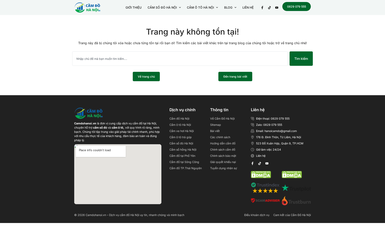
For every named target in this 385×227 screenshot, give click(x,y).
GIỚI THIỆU (134, 7)
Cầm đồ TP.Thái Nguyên (185, 168)
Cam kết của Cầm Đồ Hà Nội (292, 215)
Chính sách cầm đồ (222, 149)
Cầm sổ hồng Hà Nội (182, 149)
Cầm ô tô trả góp (180, 137)
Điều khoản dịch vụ (256, 215)
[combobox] (180, 58)
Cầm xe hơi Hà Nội (181, 131)
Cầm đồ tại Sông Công (184, 162)
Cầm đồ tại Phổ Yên (182, 155)
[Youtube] (266, 163)
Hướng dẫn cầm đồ (222, 143)
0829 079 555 (296, 6)
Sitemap (215, 124)
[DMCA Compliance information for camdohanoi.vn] (261, 177)
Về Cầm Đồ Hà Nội (222, 118)
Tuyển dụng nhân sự (223, 168)
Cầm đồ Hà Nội (179, 118)
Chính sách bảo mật (223, 155)
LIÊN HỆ (248, 7)
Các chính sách (220, 137)
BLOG (228, 7)
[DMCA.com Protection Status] (292, 177)
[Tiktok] (259, 163)
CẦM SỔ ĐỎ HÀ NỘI (162, 7)
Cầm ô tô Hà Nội (180, 124)
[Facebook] (252, 163)
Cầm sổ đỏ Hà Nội (181, 143)
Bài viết (215, 131)
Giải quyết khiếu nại (223, 162)
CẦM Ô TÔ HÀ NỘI (200, 7)
